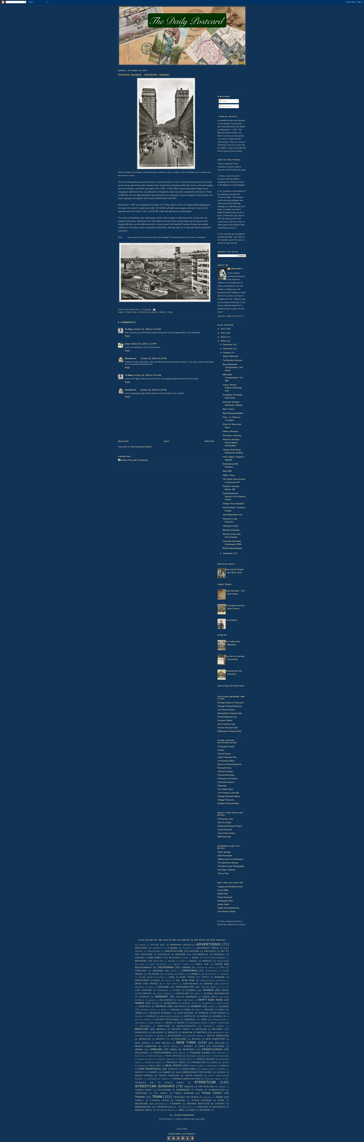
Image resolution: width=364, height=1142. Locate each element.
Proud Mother (231, 620)
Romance (212, 1066)
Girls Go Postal (224, 822)
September (228, 553)
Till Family (161, 1093)
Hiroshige (207, 1003)
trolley (207, 1097)
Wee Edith (227, 471)
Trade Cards (212, 1093)
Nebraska (145, 1039)
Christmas (189, 970)
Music (160, 1036)
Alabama (172, 948)
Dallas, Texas (229, 475)
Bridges (207, 961)
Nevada (196, 1039)
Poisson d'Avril (200, 1053)
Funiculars (182, 993)
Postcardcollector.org (227, 717)
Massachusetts (186, 1026)
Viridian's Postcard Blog (228, 803)
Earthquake (190, 984)
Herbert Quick (190, 1003)
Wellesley (187, 1107)
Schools (173, 1069)
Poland (221, 1053)
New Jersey (142, 1043)
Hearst (155, 1003)
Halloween (166, 1000)
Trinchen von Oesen (185, 1097)
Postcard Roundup (226, 775)
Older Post (209, 441)
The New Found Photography (231, 866)
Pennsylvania (212, 1049)
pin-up (182, 1053)
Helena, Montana (230, 431)
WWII (192, 1110)
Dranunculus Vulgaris (212, 980)
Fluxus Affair (223, 890)
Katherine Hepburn (170, 1016)
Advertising (208, 944)
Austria (180, 954)
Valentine (141, 1103)
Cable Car (201, 964)
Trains (140, 1097)
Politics (139, 1056)
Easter (208, 983)
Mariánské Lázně (198, 1023)
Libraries (190, 1019)
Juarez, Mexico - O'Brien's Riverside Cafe (232, 388)
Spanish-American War (187, 1079)
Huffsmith (180, 1006)
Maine (169, 1023)
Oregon (156, 1049)
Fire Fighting (143, 990)
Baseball (219, 954)
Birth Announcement (214, 958)
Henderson (170, 1003)
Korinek (217, 1016)
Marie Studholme (220, 1023)
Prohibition (198, 1062)
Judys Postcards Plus (227, 757)
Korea (204, 1016)
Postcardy (222, 785)
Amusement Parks (207, 948)
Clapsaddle (212, 971)
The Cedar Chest (225, 789)
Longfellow (218, 1019)
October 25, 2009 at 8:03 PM (153, 358)
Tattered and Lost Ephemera (230, 859)
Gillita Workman (186, 997)
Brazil (193, 961)
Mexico (161, 1029)
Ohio (202, 1046)
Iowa (187, 1010)
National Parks (195, 1036)
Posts (224, 101)
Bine (185, 958)
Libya (204, 1019)
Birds (195, 958)
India (163, 1010)
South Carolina (169, 1075)
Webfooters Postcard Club (229, 731)
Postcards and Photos (227, 778)
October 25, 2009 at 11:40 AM (147, 329)
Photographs (163, 1053)
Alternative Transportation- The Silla (233, 377)
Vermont (176, 1104)
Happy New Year (210, 999)
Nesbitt (161, 1039)
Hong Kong (223, 1003)
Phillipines (142, 1053)
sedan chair (207, 1069)
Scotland (189, 1069)
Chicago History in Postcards (230, 702)
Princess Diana (153, 1062)
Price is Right (146, 1059)
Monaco (173, 1032)
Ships (153, 1072)
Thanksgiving (216, 1090)
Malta (181, 1023)
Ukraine (180, 1100)
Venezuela (160, 1104)
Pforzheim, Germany (232, 435)
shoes (167, 1072)
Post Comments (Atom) (140, 447)
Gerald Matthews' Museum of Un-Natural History (234, 496)
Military (217, 1029)
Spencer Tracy (213, 1079)
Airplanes (141, 948)
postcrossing (221, 1056)
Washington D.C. (167, 1107)
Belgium (174, 958)
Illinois (224, 1006)
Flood (176, 990)
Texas (199, 1090)
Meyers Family (181, 1029)
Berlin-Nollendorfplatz (232, 548)
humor (196, 1006)
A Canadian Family (226, 746)
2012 (223, 329)
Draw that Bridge (146, 984)
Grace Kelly (210, 997)
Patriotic (189, 1049)
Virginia (220, 1104)
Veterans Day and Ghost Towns (230, 686)
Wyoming (205, 1110)
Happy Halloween (230, 356)
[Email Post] (154, 309)
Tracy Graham (184, 1093)
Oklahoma (218, 1046)
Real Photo (173, 1065)
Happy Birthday (185, 1000)
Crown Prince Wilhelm (151, 977)
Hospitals (145, 1006)
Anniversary (154, 951)
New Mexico (163, 1043)
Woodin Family (144, 1110)
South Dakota (193, 1075)
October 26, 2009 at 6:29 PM (153, 390)
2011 (223, 333)
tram (169, 312)
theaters (141, 1093)
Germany (161, 996)
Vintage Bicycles (198, 1103)
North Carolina (146, 1046)
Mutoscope (175, 1036)
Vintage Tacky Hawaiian (233, 503)
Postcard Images (225, 771)
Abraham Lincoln (180, 945)
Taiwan (222, 1087)
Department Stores (147, 980)
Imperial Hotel (149, 1010)
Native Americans (218, 1036)
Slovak (221, 1072)
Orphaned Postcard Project (230, 826)
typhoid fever (159, 1100)
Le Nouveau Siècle (226, 761)
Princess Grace (176, 1062)
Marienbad (145, 1026)
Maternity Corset (214, 1026)
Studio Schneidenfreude (228, 908)
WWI (181, 1110)
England (163, 987)
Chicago (158, 971)
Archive (221, 750)
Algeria (187, 948)
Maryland (163, 1026)
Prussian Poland (225, 720)
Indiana (175, 1010)
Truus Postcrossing (226, 833)
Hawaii (140, 1003)
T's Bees (129, 329)
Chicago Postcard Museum (230, 706)
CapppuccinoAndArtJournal (230, 886)
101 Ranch (140, 945)
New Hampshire (215, 1039)
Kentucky (190, 1016)
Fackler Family (209, 987)
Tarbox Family (144, 1090)
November (228, 348)
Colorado (153, 974)
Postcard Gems (224, 768)
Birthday (140, 961)
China (173, 971)
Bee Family (156, 957)
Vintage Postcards (226, 800)
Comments (226, 106)
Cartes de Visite (205, 967)
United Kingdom (201, 1100)
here (125, 237)
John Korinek (185, 1013)
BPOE (182, 961)
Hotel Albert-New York (232, 514)
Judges (139, 1016)
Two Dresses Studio (226, 911)
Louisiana (140, 1023)
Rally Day (155, 1066)
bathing (140, 958)
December (228, 344)
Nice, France (228, 409)
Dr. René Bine (185, 980)
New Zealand (216, 1043)
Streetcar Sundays (148, 312)
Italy (221, 1010)
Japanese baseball (160, 1013)
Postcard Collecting (198, 1056)
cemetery (141, 971)
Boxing (172, 961)
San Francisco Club (226, 724)
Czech (205, 977)
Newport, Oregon (224, 584)
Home (166, 441)
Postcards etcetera (226, 782)
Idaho (212, 1006)
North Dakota (170, 1046)
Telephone (164, 1090)
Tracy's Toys (223, 873)
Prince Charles (166, 1059)
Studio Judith (223, 904)
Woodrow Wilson (166, 1110)
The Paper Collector (227, 870)
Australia (164, 954)
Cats (222, 967)
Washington (143, 1107)
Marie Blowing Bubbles (233, 413)
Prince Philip (186, 1059)
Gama (196, 993)
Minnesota (141, 1032)
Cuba (172, 977)
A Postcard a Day (225, 819)
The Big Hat (221, 635)
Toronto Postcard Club (228, 727)
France (208, 990)
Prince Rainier (206, 1059)
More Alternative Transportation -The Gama (233, 367)
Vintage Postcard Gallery (229, 796)
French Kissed (224, 753)
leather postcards (166, 1019)
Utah (221, 1100)
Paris (173, 1049)
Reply (127, 336)
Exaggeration (185, 987)
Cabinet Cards (181, 964)
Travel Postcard (225, 829)
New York (186, 1042)
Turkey (139, 1100)
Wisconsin (219, 1107)
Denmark (219, 977)
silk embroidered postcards (194, 1072)
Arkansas (210, 951)
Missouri (157, 1032)
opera (139, 1049)
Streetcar (131, 312)
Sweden (162, 312)
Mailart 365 (223, 894)
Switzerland (206, 1087)
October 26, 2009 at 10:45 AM (147, 375)
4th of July (158, 945)
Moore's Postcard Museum (230, 764)
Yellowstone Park (230, 526)
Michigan (201, 1029)
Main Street (155, 1023)
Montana (187, 1032)
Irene (127, 344)
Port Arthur (155, 1056)
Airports (157, 948)
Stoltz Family (174, 1083)
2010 (223, 337)
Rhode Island (196, 1066)
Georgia (144, 997)
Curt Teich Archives (226, 710)
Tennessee (183, 1090)
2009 (223, 341)
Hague (151, 1000)
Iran (197, 1010)
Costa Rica (210, 974)
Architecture (174, 951)
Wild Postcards (224, 836)
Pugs (214, 1062)
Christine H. (130, 358)
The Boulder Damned (232, 360)
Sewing (222, 1069)
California (165, 967)
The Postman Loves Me (228, 793)
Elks (150, 987)
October (227, 352)
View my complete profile (231, 316)
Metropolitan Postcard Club (230, 713)
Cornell (195, 974)
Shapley (140, 1072)
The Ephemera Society (228, 863)
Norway (188, 1046)
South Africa (144, 1075)
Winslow (202, 1107)
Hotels (161, 1006)
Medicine (141, 1029)
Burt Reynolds (158, 964)
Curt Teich (187, 977)
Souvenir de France (158, 1079)
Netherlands (179, 1039)
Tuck (219, 1097)
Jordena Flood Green (211, 1013)
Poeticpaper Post (225, 901)
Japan (138, 1013)
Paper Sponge (224, 852)
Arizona (194, 951)
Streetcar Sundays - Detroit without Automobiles (232, 442)
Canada (186, 967)
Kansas (151, 1016)
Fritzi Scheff (164, 993)
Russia (225, 1066)
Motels (202, 1032)
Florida (191, 990)
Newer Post (123, 441)
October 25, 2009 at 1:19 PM (144, 344)
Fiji (223, 987)
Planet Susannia (225, 897)
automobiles (200, 954)
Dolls (168, 980)
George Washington (216, 993)
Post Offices (174, 1056)
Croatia (225, 974)
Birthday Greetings (231, 530)
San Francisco (150, 1068)
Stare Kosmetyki (225, 855)
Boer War (158, 961)
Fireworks (162, 990)
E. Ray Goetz (171, 984)
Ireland (209, 1010)
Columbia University (175, 974)
